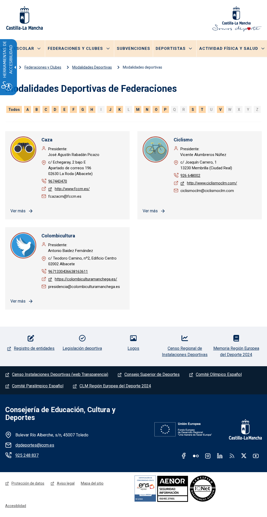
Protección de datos (27, 483)
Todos (14, 109)
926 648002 (190, 175)
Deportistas (171, 48)
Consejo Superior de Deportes (152, 374)
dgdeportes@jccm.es (34, 445)
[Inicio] (237, 19)
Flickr (196, 456)
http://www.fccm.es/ (72, 189)
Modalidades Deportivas (92, 67)
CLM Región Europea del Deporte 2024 (115, 385)
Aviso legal (66, 483)
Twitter (244, 456)
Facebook (184, 456)
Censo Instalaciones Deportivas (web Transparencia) (60, 374)
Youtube (256, 456)
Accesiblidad (15, 506)
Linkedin (220, 456)
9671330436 (58, 271)
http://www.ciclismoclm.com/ (212, 183)
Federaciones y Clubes (43, 67)
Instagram (208, 456)
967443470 (57, 181)
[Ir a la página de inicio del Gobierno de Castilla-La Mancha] (24, 18)
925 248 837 (27, 455)
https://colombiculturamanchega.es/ (86, 279)
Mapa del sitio (92, 483)
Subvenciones (133, 48)
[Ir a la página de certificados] (190, 488)
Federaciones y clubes (75, 48)
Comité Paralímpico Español (37, 385)
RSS (232, 456)
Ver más (18, 210)
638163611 (78, 271)
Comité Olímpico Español (219, 374)
